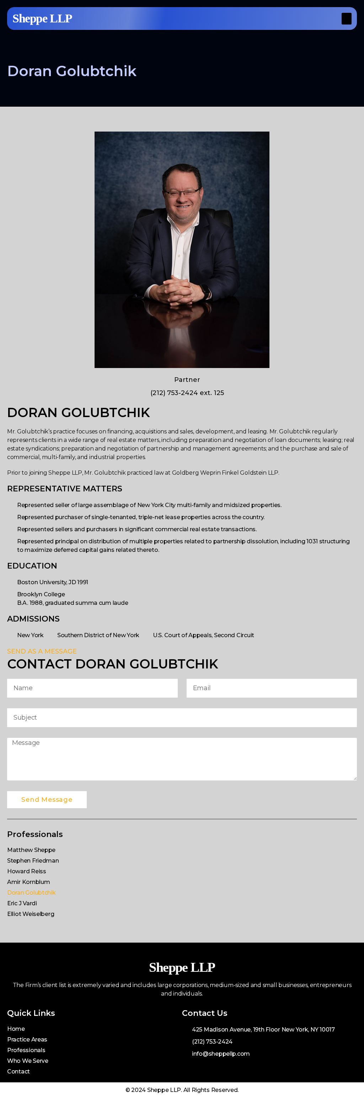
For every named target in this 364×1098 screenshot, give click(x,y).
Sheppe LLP (42, 18)
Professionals (26, 1050)
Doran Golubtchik (31, 892)
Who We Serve (27, 1060)
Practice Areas (27, 1039)
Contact (18, 1071)
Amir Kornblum (28, 882)
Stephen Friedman (33, 860)
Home (16, 1028)
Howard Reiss (26, 871)
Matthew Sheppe (31, 850)
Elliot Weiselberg (30, 914)
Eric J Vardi (22, 903)
